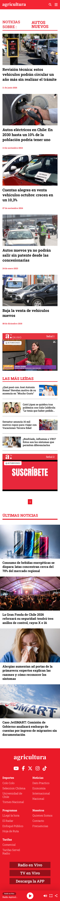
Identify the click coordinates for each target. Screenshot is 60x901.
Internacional (41, 793)
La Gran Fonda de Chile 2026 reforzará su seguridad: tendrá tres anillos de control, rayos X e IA (27, 618)
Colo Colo (8, 783)
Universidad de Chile (12, 795)
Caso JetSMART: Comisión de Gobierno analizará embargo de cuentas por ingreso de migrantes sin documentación (29, 728)
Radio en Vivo (30, 864)
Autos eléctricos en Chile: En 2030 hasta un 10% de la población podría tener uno (27, 134)
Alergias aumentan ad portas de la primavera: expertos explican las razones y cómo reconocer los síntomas (27, 672)
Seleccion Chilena (13, 788)
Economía (39, 788)
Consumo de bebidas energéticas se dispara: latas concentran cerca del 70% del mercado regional (28, 567)
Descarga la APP (30, 881)
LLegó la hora (10, 815)
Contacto (38, 821)
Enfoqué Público (12, 826)
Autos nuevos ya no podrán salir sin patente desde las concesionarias (26, 255)
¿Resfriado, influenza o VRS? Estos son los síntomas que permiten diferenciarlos (39, 442)
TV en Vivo (30, 873)
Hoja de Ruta (10, 831)
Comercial (9, 844)
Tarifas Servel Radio (11, 851)
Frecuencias (40, 826)
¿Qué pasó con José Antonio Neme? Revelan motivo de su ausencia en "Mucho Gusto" (19, 390)
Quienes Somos (42, 815)
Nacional (38, 799)
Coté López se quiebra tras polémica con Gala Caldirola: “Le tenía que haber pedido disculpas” (39, 407)
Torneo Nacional (13, 802)
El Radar (7, 821)
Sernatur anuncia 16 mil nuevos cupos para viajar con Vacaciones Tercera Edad (19, 424)
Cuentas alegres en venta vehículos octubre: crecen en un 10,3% (27, 194)
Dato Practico (40, 783)
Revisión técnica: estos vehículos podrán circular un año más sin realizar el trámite (29, 74)
